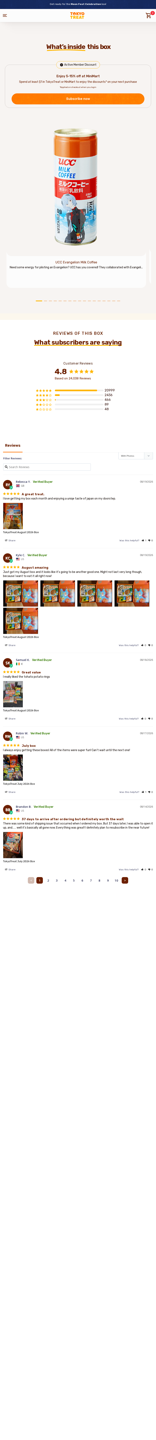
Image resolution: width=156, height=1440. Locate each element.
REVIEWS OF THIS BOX (78, 333)
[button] (144, 540)
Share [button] (11, 540)
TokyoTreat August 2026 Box (21, 532)
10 (116, 880)
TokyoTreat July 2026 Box (19, 783)
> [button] (125, 880)
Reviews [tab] (13, 445)
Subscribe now (78, 99)
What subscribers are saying (78, 342)
